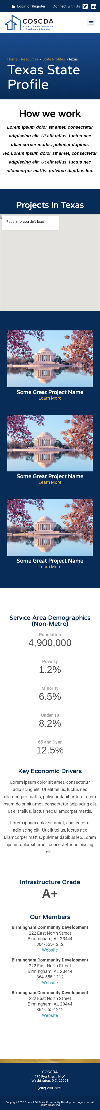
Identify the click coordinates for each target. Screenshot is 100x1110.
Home (12, 59)
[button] (91, 22)
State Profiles (53, 59)
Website (50, 950)
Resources (30, 59)
